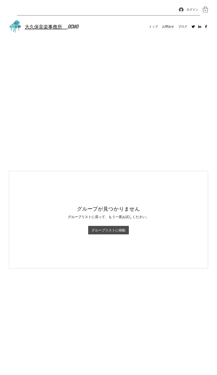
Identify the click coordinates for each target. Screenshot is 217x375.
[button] (205, 9)
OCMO (73, 26)
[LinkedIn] (200, 26)
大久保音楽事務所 (46, 26)
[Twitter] (193, 26)
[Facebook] (206, 26)
